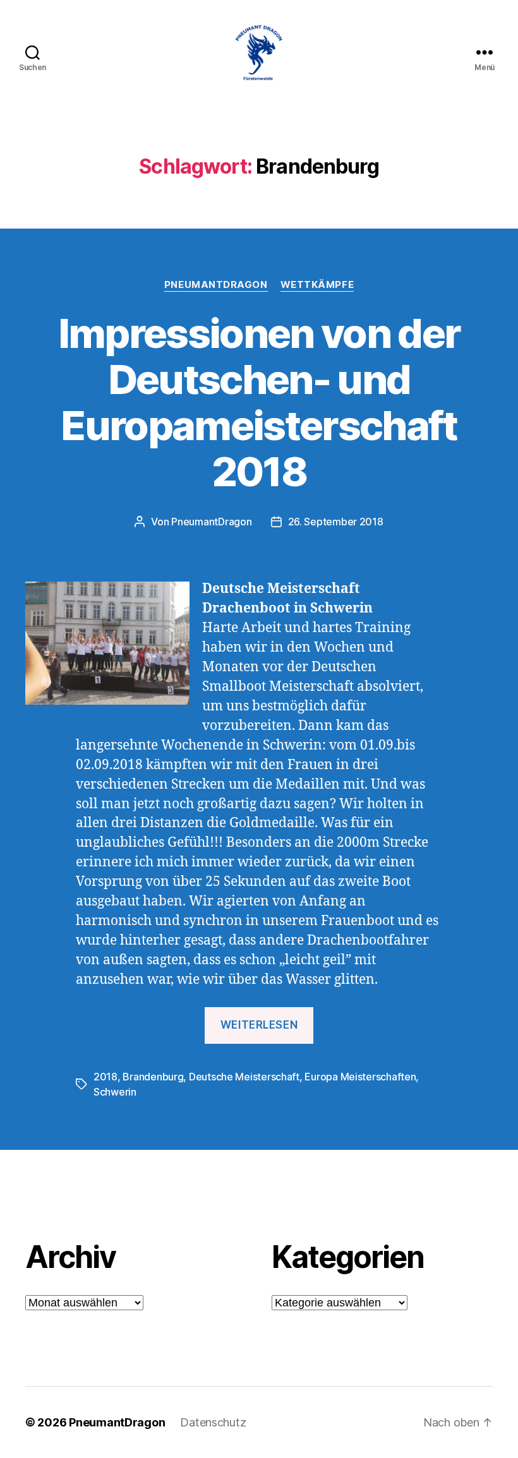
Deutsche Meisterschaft (244, 1076)
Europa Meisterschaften (360, 1076)
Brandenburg (153, 1076)
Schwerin (114, 1091)
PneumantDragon (216, 284)
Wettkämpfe (317, 284)
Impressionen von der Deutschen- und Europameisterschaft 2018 (259, 402)
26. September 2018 (335, 521)
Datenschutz (213, 1422)
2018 (105, 1076)
